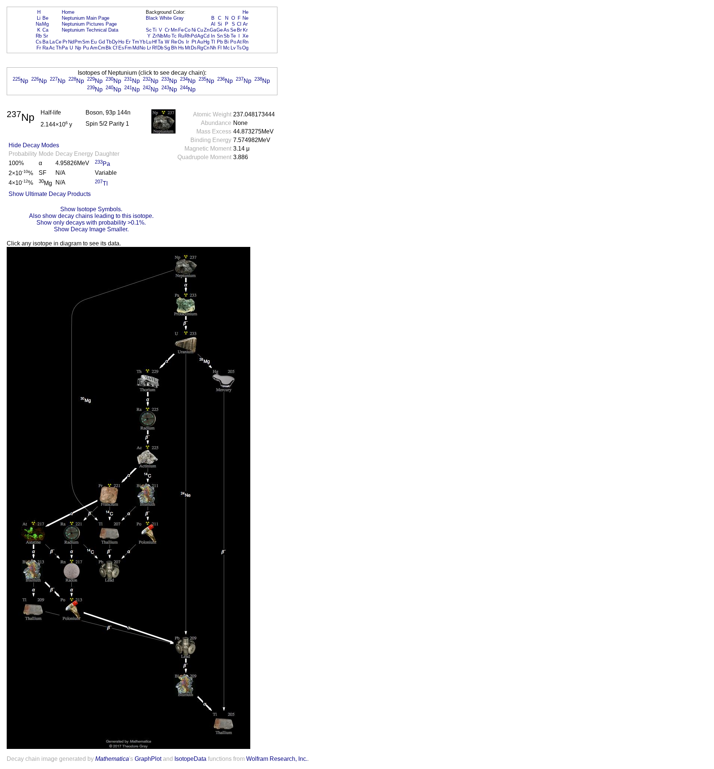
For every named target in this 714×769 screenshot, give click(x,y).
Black (152, 18)
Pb (220, 42)
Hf (154, 42)
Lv (233, 48)
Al (213, 24)
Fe (181, 30)
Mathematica (112, 759)
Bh (174, 48)
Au (200, 42)
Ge (219, 30)
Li (39, 18)
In (213, 36)
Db (160, 48)
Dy (115, 42)
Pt (194, 42)
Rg (200, 48)
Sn (220, 36)
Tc (174, 36)
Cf (115, 48)
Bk (109, 48)
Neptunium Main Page (85, 18)
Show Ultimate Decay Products (50, 194)
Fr (38, 48)
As (226, 30)
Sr (45, 36)
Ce (58, 42)
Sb (226, 36)
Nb (160, 36)
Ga (213, 30)
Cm (101, 48)
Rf (154, 48)
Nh (213, 48)
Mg (45, 24)
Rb (39, 36)
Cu (200, 30)
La (52, 42)
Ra (45, 48)
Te (233, 36)
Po (233, 42)
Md (135, 48)
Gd (102, 42)
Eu (94, 42)
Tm (135, 42)
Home (68, 12)
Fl (220, 48)
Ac (52, 48)
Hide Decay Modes (34, 145)
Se (233, 30)
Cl (239, 24)
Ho (121, 42)
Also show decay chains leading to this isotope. (91, 216)
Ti (154, 30)
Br (239, 30)
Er (128, 42)
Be (45, 18)
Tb (109, 42)
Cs (39, 42)
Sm (86, 42)
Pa (65, 48)
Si (220, 24)
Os (181, 42)
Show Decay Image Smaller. (91, 229)
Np (78, 48)
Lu (148, 42)
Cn (206, 48)
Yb (142, 42)
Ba (45, 42)
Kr (245, 30)
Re (174, 42)
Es (121, 48)
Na (39, 24)
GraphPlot (148, 759)
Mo (167, 36)
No (142, 48)
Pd (194, 36)
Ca (45, 30)
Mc (226, 48)
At (239, 42)
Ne (245, 18)
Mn (174, 30)
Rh (187, 36)
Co (187, 30)
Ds (194, 48)
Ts (239, 48)
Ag (200, 36)
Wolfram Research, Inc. (277, 759)
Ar (245, 24)
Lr (149, 48)
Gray (178, 18)
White (166, 18)
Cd (206, 36)
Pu (86, 48)
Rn (245, 42)
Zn (206, 30)
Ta (160, 42)
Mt (187, 48)
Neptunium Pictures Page (89, 24)
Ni (194, 30)
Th (58, 48)
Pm (78, 42)
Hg (206, 42)
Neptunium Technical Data (90, 30)
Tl (213, 42)
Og (245, 48)
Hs (181, 48)
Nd (71, 42)
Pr (64, 42)
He (245, 12)
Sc (149, 30)
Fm (128, 48)
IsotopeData (190, 759)
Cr (167, 30)
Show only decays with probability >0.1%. (91, 222)
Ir (187, 42)
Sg (167, 48)
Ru (181, 36)
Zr (154, 36)
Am (93, 48)
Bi (226, 42)
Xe (245, 36)
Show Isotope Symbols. (91, 209)
